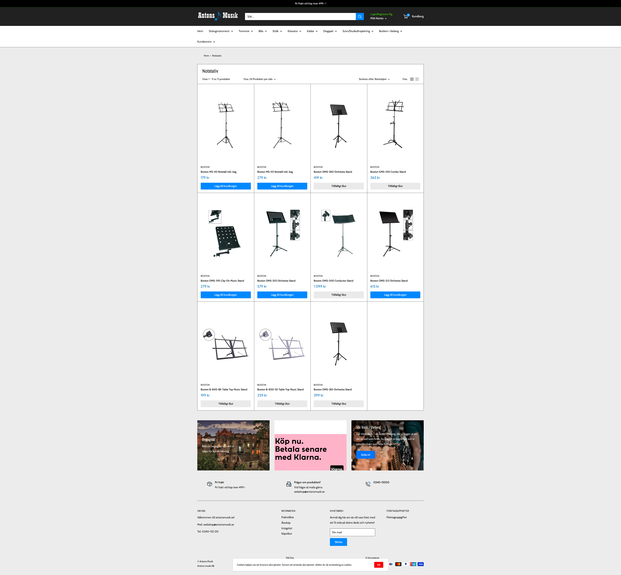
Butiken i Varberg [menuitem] (389, 31)
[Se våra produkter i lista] (417, 79)
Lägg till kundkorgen (225, 186)
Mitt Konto (377, 18)
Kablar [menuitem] (310, 31)
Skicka (338, 542)
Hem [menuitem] (200, 31)
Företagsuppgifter (397, 517)
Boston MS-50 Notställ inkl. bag (275, 171)
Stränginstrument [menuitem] (219, 31)
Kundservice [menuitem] (204, 41)
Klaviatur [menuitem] (293, 31)
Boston (205, 167)
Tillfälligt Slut (339, 186)
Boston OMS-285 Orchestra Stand (333, 389)
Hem (206, 55)
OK (378, 564)
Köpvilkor (286, 533)
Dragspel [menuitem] (328, 31)
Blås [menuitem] (261, 31)
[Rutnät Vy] (411, 79)
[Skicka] (360, 16)
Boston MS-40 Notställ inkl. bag (218, 171)
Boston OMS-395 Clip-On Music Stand (222, 280)
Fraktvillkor (287, 517)
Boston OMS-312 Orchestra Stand (389, 280)
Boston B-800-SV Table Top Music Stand (280, 389)
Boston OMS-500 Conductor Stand (333, 280)
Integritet (286, 528)
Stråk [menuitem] (275, 31)
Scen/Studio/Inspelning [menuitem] (356, 31)
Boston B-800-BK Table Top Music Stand (224, 389)
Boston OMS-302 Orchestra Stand (276, 280)
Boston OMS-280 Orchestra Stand (333, 171)
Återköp (285, 522)
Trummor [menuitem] (244, 31)
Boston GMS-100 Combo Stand (388, 171)
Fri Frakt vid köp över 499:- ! (310, 3)
